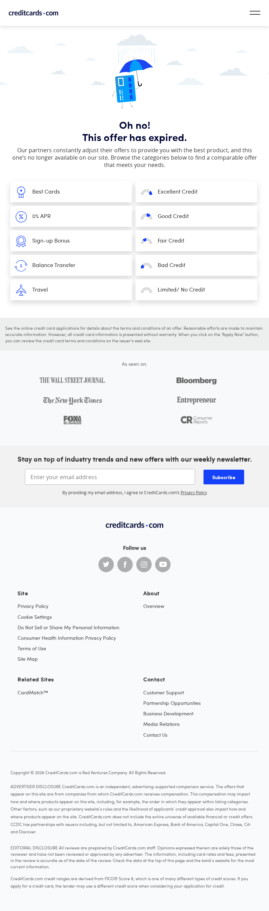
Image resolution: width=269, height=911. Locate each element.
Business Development (168, 713)
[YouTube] (163, 564)
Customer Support (163, 692)
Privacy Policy (194, 492)
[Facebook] (125, 564)
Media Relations (161, 724)
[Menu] (255, 12)
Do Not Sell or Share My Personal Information (68, 627)
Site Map (28, 659)
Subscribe (223, 477)
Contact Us (155, 734)
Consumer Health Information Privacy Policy (67, 638)
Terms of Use (32, 648)
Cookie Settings (35, 617)
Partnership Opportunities (172, 703)
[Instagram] (144, 564)
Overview (153, 606)
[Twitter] (106, 564)
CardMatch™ (33, 692)
